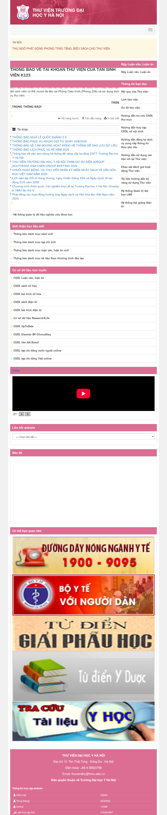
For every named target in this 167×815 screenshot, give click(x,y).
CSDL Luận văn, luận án (28, 278)
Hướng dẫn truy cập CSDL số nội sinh (133, 129)
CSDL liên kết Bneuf (26, 342)
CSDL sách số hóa (25, 286)
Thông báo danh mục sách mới (33, 234)
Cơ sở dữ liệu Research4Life (31, 318)
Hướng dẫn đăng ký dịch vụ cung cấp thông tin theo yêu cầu (137, 143)
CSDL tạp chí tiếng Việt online (32, 358)
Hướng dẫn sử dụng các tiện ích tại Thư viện (136, 157)
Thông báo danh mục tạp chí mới (34, 242)
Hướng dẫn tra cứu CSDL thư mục (137, 117)
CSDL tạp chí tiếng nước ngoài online (37, 350)
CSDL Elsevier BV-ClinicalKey (32, 334)
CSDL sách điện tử (25, 302)
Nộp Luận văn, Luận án (136, 72)
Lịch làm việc (129, 99)
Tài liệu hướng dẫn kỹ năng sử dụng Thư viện (136, 180)
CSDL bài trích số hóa (27, 294)
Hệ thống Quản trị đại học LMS (134, 192)
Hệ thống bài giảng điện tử (136, 204)
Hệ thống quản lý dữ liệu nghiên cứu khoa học (43, 214)
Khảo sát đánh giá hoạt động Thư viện (135, 169)
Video (16, 370)
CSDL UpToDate (23, 326)
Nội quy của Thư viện (134, 91)
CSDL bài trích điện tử (27, 310)
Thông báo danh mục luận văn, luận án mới (41, 250)
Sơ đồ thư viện (130, 107)
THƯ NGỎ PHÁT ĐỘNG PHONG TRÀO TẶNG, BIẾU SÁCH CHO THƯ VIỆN (61, 48)
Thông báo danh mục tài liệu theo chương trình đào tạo (48, 258)
